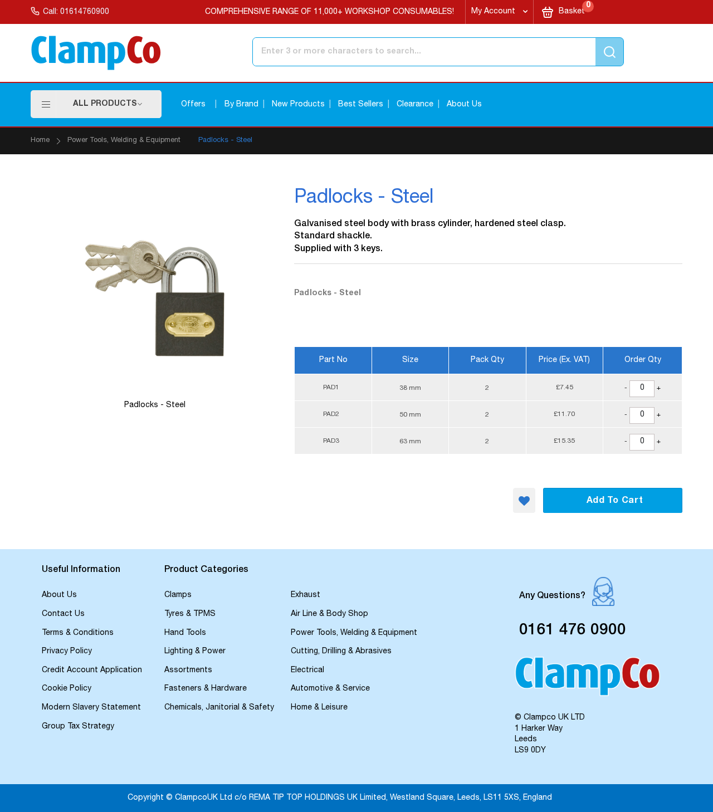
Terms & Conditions (78, 633)
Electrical (307, 670)
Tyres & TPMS (190, 614)
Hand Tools (185, 633)
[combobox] (392, 52)
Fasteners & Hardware (205, 689)
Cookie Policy (66, 689)
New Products (298, 105)
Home (40, 140)
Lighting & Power (195, 652)
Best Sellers (360, 105)
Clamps (178, 595)
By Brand (241, 105)
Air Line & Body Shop (329, 614)
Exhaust (305, 595)
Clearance (415, 105)
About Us (464, 105)
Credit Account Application (92, 670)
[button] (524, 500)
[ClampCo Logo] (587, 681)
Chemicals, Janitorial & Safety (219, 708)
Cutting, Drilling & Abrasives (341, 652)
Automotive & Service (330, 689)
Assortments (188, 670)
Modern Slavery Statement (91, 708)
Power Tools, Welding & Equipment (123, 140)
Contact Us (63, 614)
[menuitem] (108, 104)
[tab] (97, 570)
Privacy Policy (67, 652)
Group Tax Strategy (78, 727)
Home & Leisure (319, 708)
